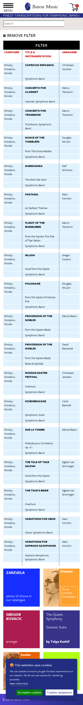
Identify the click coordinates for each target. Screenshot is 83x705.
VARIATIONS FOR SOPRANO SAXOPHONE (40, 544)
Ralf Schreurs (67, 168)
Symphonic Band (35, 79)
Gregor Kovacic (66, 257)
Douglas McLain (66, 139)
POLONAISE (32, 284)
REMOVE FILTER (21, 35)
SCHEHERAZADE (35, 401)
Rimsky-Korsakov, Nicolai (9, 69)
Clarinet (29, 101)
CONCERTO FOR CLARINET (35, 90)
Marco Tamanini (67, 90)
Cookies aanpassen (59, 692)
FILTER (41, 45)
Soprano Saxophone (36, 555)
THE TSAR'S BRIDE (36, 490)
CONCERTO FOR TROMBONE (35, 113)
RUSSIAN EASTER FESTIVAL (36, 375)
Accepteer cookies (29, 692)
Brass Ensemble (34, 364)
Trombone (31, 124)
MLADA (30, 255)
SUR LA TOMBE (35, 430)
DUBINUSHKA (34, 166)
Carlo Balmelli (66, 403)
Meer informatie (19, 683)
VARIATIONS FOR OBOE (40, 519)
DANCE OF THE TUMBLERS (34, 139)
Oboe (28, 532)
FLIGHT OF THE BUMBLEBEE (35, 225)
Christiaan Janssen (68, 67)
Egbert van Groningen (68, 464)
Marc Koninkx (66, 196)
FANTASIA (31, 194)
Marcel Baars (69, 316)
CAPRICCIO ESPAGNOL (39, 65)
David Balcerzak (67, 346)
